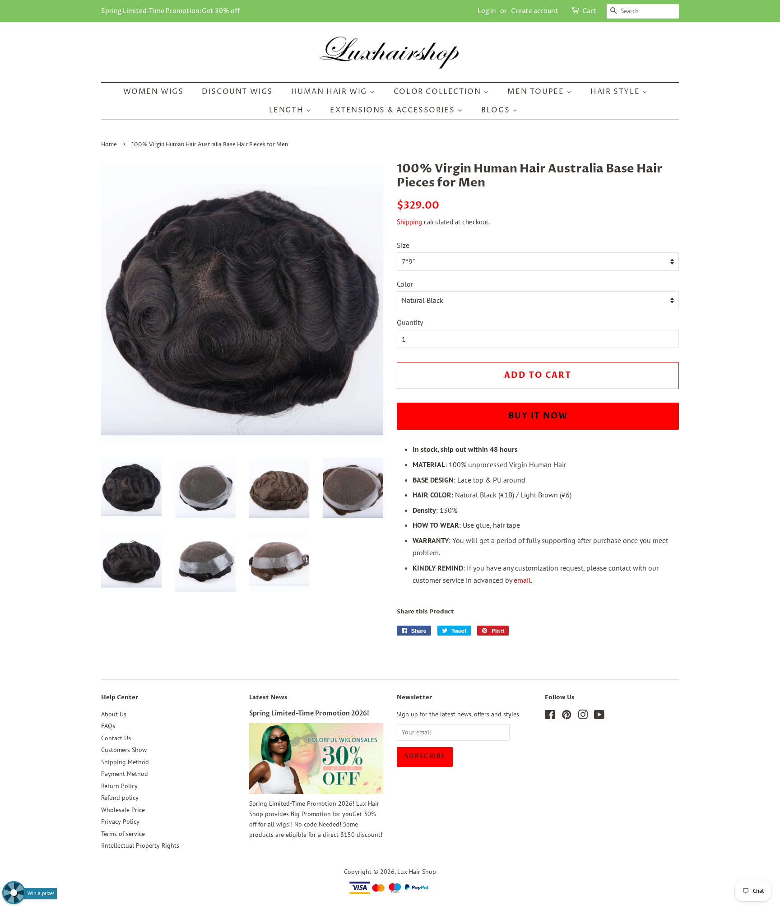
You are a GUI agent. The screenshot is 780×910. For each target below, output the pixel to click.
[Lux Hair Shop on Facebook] (550, 716)
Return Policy (119, 786)
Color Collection (438, 92)
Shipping (409, 222)
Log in (487, 11)
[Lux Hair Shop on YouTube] (599, 716)
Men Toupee (536, 92)
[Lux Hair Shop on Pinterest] (566, 716)
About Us (113, 714)
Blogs (496, 110)
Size (403, 245)
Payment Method (124, 774)
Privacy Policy (120, 821)
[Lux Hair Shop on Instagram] (583, 716)
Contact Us (116, 738)
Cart (589, 11)
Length (287, 110)
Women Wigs (153, 92)
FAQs (108, 726)
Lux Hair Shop (416, 872)
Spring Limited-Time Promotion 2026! (309, 714)
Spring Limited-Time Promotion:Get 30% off (170, 11)
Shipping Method (125, 762)
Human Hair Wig (330, 92)
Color (405, 283)
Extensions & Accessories (393, 110)
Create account (534, 11)
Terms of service (123, 834)
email (522, 580)
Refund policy (120, 798)
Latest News (268, 697)
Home (109, 145)
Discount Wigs (237, 92)
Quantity (410, 322)
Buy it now (538, 416)
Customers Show (124, 750)
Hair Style (616, 92)
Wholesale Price (123, 810)
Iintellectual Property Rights (140, 845)
